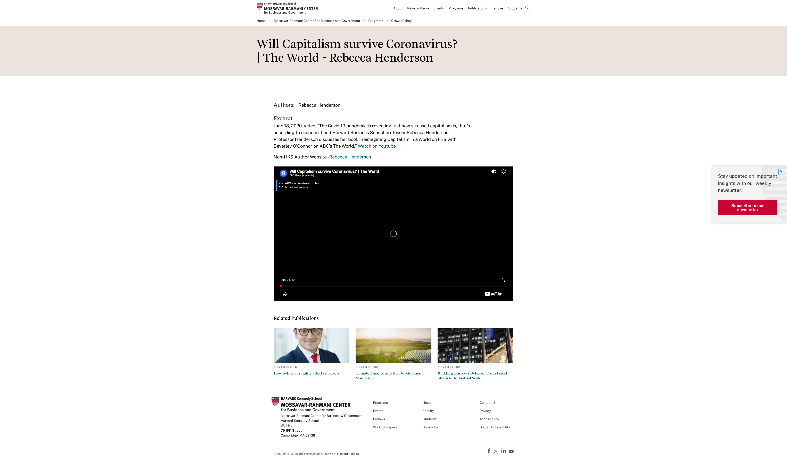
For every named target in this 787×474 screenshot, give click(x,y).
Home (261, 21)
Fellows (498, 8)
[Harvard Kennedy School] (289, 8)
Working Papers (385, 427)
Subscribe (430, 427)
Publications (477, 8)
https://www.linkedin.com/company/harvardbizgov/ (504, 451)
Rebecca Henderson (350, 157)
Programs (456, 8)
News (427, 403)
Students (515, 8)
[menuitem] (398, 10)
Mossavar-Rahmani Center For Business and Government (317, 21)
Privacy (485, 411)
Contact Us (488, 403)
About (398, 8)
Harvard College (348, 453)
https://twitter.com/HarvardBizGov (496, 451)
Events (439, 8)
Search (527, 8)
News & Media (418, 8)
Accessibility (489, 419)
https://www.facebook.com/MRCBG (490, 451)
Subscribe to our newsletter (747, 207)
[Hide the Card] (781, 171)
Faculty (428, 411)
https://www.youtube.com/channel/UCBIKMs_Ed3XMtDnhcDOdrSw (512, 451)
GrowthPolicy (401, 21)
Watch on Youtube (377, 146)
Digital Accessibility (495, 427)
